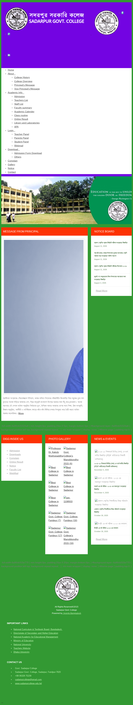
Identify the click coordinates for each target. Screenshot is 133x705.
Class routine (21, 115)
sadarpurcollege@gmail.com (28, 679)
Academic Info (15, 92)
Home (11, 70)
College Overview (23, 81)
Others (17, 157)
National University (22, 644)
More (21, 413)
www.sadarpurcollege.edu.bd (28, 683)
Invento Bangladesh (71, 613)
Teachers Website (21, 648)
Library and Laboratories (27, 122)
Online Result (21, 119)
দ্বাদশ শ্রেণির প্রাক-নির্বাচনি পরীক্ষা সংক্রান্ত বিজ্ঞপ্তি (110, 243)
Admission (19, 96)
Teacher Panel (21, 134)
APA (16, 126)
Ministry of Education (23, 640)
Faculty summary (23, 107)
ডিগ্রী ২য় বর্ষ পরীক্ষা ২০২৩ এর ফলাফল (106, 528)
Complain (13, 160)
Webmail (18, 145)
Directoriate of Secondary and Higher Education (35, 633)
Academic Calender (24, 111)
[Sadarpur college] (61, 34)
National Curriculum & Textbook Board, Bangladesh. (37, 629)
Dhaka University (21, 652)
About (11, 73)
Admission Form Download (28, 153)
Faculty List (15, 469)
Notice (11, 168)
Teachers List (21, 100)
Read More (101, 290)
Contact (12, 172)
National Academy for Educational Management (35, 637)
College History (22, 77)
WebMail (13, 473)
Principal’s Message (24, 85)
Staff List (18, 104)
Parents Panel (21, 138)
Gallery (11, 164)
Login (10, 130)
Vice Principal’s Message (27, 88)
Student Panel (21, 141)
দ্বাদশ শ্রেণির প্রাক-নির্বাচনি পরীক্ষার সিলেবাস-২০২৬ (110, 266)
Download (13, 149)
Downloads (15, 454)
